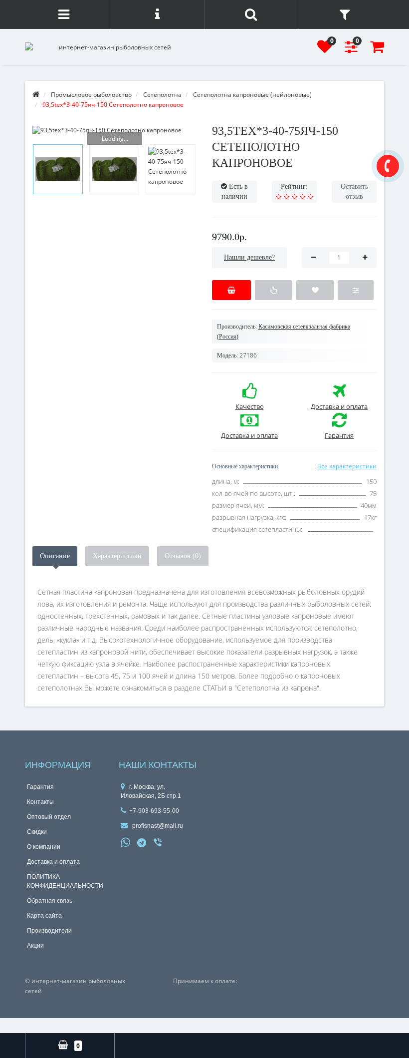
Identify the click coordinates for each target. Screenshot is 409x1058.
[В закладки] (315, 290)
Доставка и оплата (53, 861)
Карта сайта (44, 915)
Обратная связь (49, 900)
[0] (324, 49)
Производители (49, 930)
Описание (55, 556)
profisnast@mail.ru (157, 825)
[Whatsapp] (126, 841)
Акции (35, 945)
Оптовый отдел (49, 816)
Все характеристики (347, 466)
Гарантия (40, 786)
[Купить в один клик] (273, 290)
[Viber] (159, 843)
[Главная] (35, 94)
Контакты (40, 801)
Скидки (37, 831)
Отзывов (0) (183, 556)
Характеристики (117, 556)
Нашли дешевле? (249, 257)
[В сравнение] (356, 290)
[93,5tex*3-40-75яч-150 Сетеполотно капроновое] (114, 130)
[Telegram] (142, 843)
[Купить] (231, 290)
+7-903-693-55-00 (154, 810)
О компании (43, 846)
